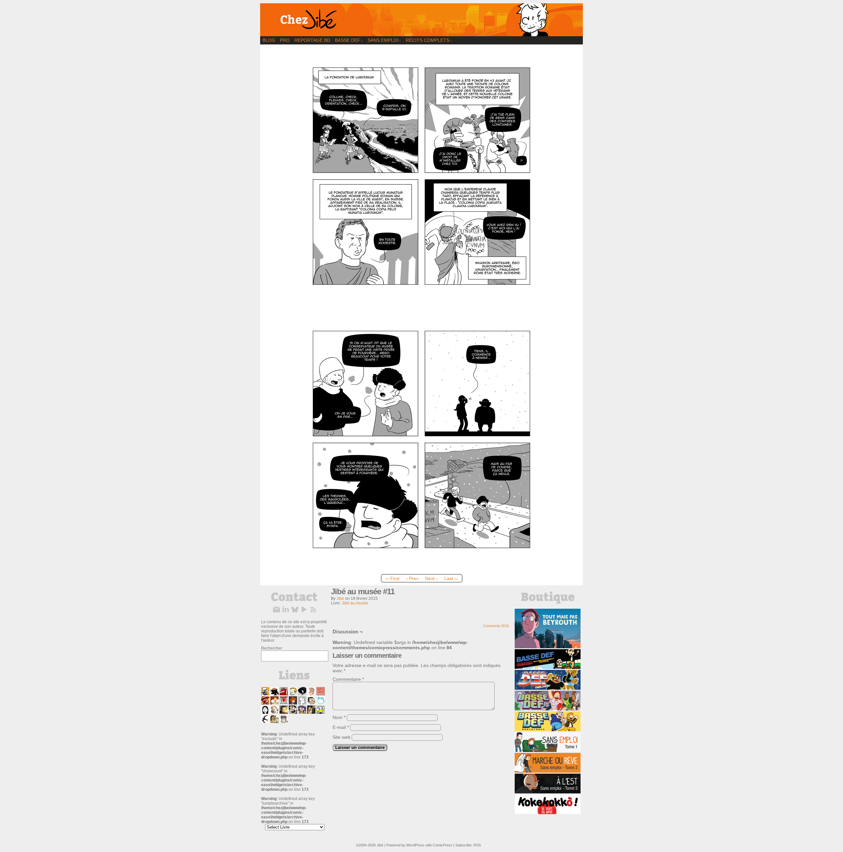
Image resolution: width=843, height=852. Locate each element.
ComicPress (442, 845)
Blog (268, 40)
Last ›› (451, 578)
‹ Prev (412, 578)
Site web (341, 737)
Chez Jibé (421, 19)
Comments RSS (496, 626)
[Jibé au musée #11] (421, 569)
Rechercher (271, 648)
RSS (477, 845)
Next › (431, 578)
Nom (339, 717)
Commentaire (348, 679)
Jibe (340, 598)
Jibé (380, 845)
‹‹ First (392, 578)
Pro (285, 40)
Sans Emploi (384, 40)
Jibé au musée (355, 603)
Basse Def (349, 40)
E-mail (341, 727)
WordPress (415, 845)
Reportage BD (312, 40)
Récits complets (429, 40)
